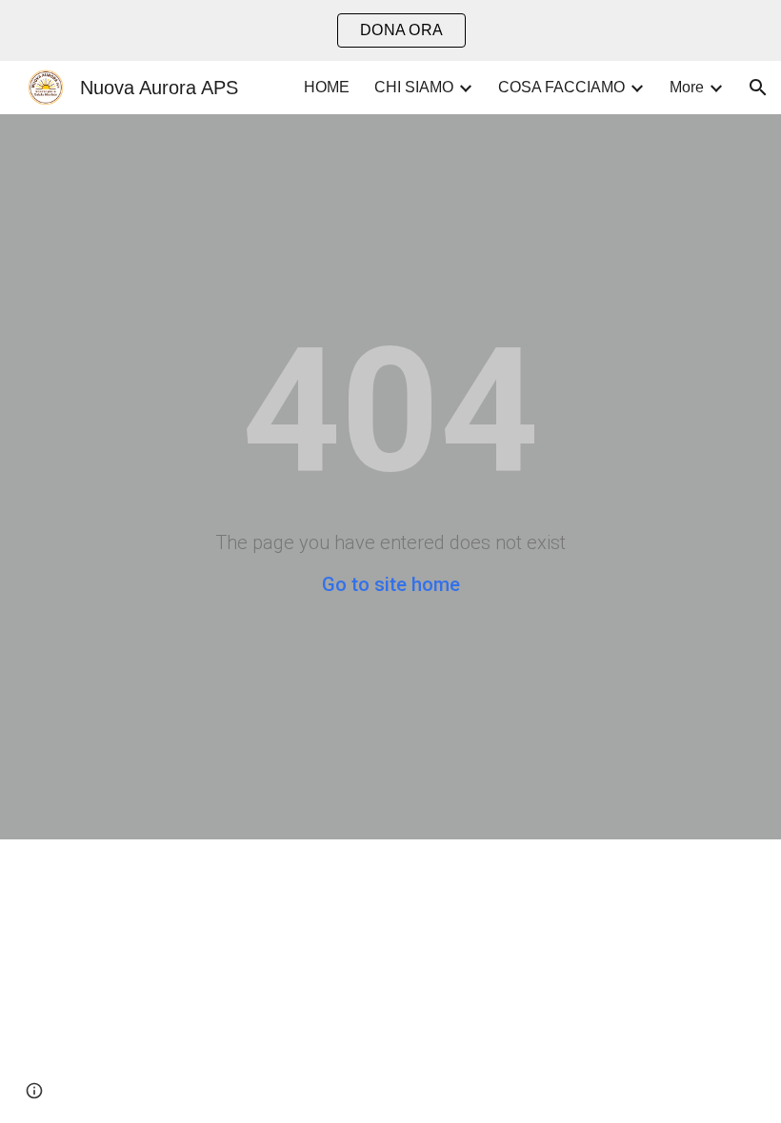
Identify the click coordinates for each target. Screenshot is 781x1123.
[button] (758, 87)
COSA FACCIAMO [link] (561, 87)
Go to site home (391, 584)
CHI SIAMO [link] (413, 87)
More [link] (687, 87)
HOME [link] (327, 87)
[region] (390, 30)
